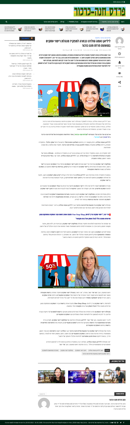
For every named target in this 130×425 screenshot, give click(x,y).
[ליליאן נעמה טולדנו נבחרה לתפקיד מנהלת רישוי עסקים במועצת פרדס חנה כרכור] (20, 29)
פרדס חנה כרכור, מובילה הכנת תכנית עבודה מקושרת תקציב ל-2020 (71, 29)
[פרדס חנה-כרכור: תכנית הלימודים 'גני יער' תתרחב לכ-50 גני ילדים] (40, 29)
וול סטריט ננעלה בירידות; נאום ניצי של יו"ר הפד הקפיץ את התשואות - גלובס (20, 56)
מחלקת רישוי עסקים (67, 350)
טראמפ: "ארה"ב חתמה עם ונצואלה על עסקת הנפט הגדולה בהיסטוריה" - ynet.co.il (19, 46)
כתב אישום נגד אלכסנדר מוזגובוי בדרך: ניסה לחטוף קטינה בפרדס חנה (82, 373)
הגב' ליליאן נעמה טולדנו (96, 350)
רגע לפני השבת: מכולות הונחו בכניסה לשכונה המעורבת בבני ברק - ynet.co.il (20, 76)
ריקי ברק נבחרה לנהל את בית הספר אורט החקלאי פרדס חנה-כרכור (52, 373)
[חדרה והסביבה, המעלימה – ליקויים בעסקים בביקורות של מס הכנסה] (123, 29)
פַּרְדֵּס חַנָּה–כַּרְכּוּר (81, 134)
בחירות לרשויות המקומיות (89, 22)
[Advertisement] (41, 11)
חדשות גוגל (25, 38)
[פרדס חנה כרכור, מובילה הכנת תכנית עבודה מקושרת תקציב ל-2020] (81, 29)
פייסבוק (106, 137)
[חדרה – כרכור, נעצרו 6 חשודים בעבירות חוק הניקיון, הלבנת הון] (102, 29)
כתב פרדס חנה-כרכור (119, 48)
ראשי (122, 22)
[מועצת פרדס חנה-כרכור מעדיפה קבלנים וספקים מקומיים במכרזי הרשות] (61, 29)
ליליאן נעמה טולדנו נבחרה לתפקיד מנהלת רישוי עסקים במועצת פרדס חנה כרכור (10, 29)
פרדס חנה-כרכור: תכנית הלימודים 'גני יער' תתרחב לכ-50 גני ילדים (29, 29)
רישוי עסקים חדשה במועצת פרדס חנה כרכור (96, 354)
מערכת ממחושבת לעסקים (50, 350)
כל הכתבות (42, 394)
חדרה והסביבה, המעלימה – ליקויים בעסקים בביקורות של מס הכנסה (113, 29)
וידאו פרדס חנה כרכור (51, 22)
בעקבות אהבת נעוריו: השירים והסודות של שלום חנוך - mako (21, 85)
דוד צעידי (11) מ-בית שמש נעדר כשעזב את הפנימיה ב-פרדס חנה (112, 373)
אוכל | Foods (73, 22)
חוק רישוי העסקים (80, 350)
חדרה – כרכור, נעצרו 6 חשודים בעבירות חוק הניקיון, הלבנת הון (92, 29)
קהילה (62, 22)
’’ (97, 137)
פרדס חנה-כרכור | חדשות (110, 22)
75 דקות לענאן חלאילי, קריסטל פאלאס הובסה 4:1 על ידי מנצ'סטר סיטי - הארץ (20, 66)
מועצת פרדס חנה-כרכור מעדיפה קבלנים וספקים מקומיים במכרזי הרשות (50, 29)
